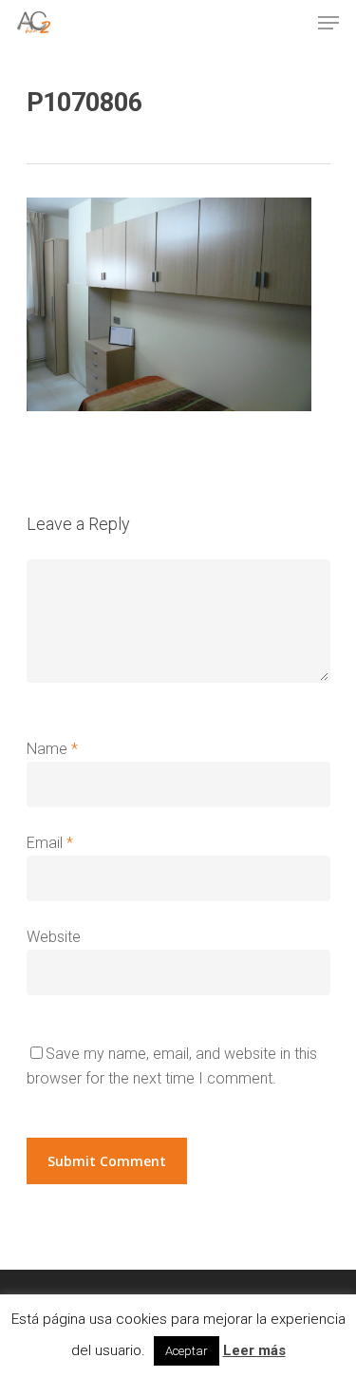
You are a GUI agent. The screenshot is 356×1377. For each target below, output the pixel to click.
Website (54, 937)
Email (50, 843)
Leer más (254, 1350)
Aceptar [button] (186, 1351)
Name (52, 749)
